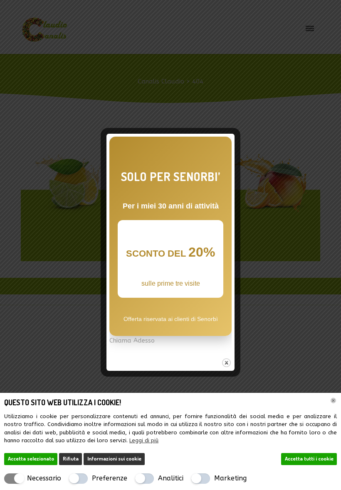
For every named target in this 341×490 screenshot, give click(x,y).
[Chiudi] (333, 400)
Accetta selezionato (31, 458)
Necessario (44, 478)
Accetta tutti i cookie (309, 458)
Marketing (230, 478)
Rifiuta (71, 458)
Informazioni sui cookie (114, 458)
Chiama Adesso (132, 340)
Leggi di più (143, 440)
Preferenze (109, 478)
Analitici (170, 478)
